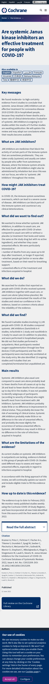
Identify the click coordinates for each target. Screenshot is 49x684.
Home (4, 18)
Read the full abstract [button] (21, 527)
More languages (41, 2)
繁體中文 (14, 79)
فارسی (19, 2)
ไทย (5, 79)
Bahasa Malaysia (32, 76)
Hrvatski (7, 76)
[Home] (15, 10)
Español (12, 2)
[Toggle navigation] (45, 10)
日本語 (17, 76)
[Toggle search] (41, 10)
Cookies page (32, 671)
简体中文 (26, 79)
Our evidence (15, 18)
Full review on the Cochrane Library (17, 605)
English (4, 2)
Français (27, 2)
